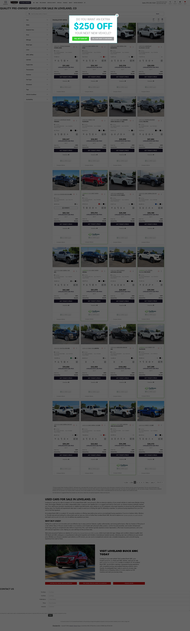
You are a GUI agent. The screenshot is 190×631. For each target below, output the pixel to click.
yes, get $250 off (80, 39)
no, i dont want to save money (102, 38)
